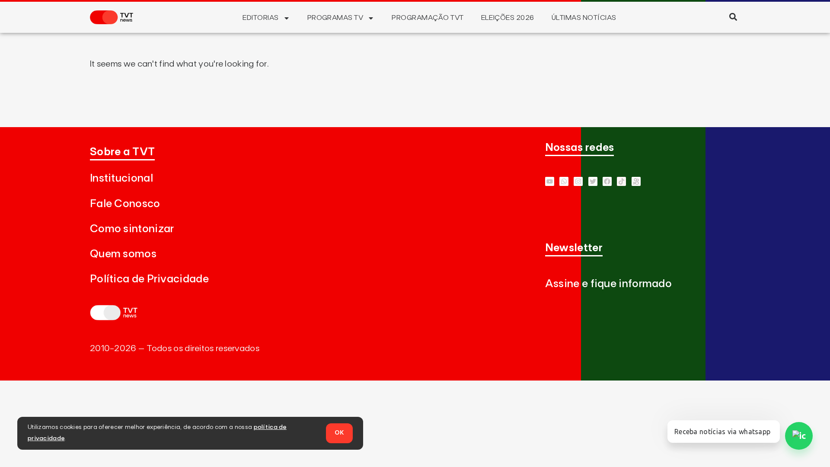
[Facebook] (607, 181)
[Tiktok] (621, 181)
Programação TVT (427, 17)
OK (339, 433)
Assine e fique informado (608, 283)
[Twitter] (592, 181)
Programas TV (335, 17)
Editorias (260, 17)
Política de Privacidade (149, 279)
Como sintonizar (132, 229)
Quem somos (123, 254)
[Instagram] (578, 181)
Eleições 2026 (507, 17)
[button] (733, 17)
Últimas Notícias (584, 17)
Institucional (121, 178)
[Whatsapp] (563, 181)
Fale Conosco (125, 203)
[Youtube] (549, 181)
